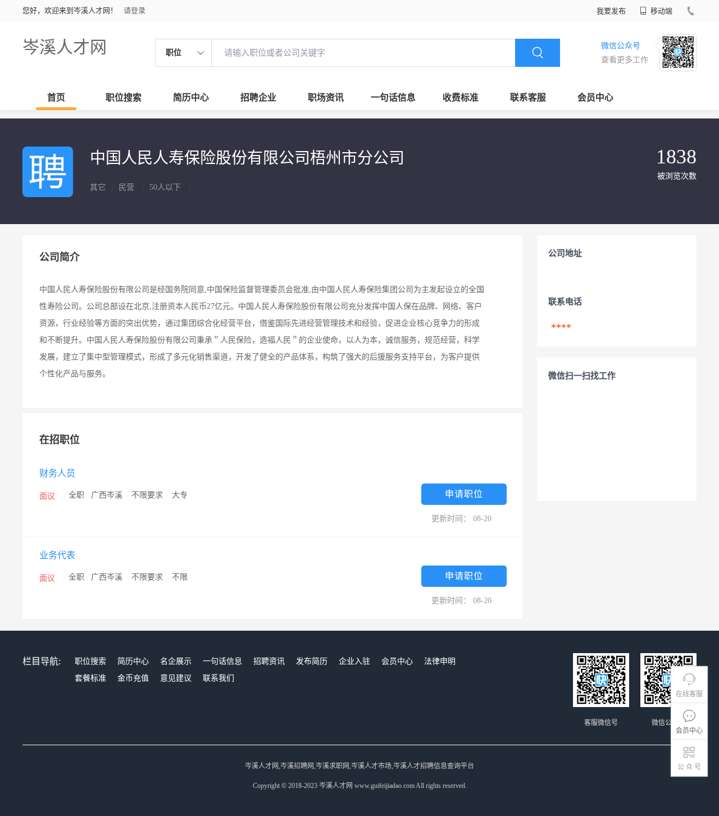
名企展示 (176, 661)
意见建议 (176, 678)
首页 (56, 97)
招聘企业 (258, 97)
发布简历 (311, 661)
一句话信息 (393, 97)
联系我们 (218, 678)
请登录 (134, 10)
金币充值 (133, 678)
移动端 (660, 11)
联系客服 (528, 97)
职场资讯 (326, 97)
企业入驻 (354, 661)
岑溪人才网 (64, 47)
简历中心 (191, 97)
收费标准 (461, 97)
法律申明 (440, 661)
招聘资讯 (269, 661)
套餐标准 (90, 678)
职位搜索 (124, 97)
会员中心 (595, 97)
